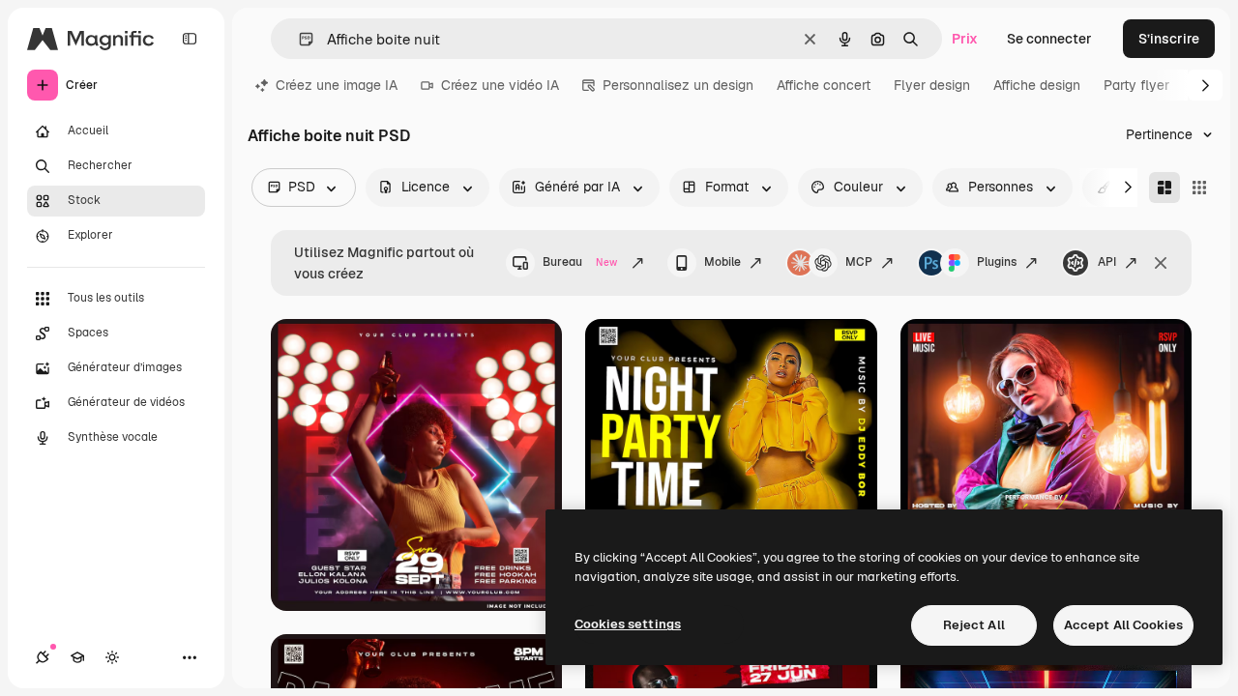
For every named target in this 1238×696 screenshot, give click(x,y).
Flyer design (932, 85)
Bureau (580, 262)
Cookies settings (628, 624)
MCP (858, 262)
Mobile (722, 262)
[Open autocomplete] (298, 39)
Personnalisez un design (678, 85)
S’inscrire (1168, 38)
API (1107, 262)
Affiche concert (823, 85)
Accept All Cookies (1123, 625)
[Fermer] (1160, 263)
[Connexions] (42, 657)
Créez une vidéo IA (500, 85)
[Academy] (77, 657)
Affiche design (1036, 85)
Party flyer (1136, 85)
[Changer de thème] (112, 657)
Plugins (997, 262)
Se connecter (1049, 38)
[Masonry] (1164, 187)
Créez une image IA (337, 85)
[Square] (1199, 187)
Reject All (974, 625)
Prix (965, 38)
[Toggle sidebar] (189, 38)
